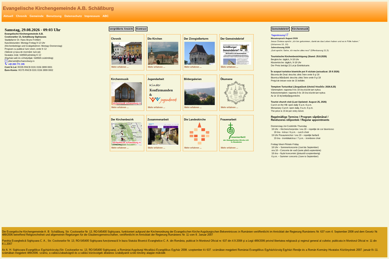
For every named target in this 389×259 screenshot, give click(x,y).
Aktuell (8, 16)
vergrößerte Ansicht (121, 29)
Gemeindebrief (280, 29)
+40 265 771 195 (16, 64)
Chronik (21, 16)
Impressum (92, 16)
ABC (106, 16)
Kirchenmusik (300, 29)
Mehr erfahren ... (119, 67)
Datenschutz (73, 16)
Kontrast (141, 29)
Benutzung (54, 16)
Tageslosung (278, 35)
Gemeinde (37, 16)
